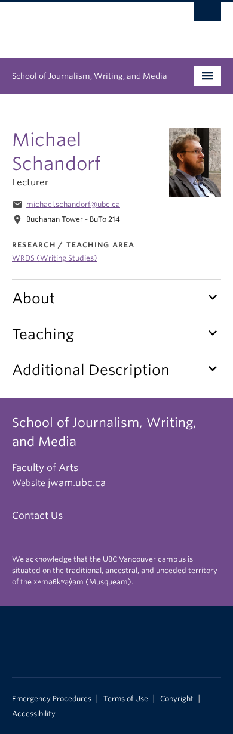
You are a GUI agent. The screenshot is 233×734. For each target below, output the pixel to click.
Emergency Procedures (51, 699)
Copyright (177, 699)
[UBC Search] (207, 15)
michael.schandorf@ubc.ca (73, 204)
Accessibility (34, 714)
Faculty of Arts (45, 467)
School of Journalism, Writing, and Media (89, 76)
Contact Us (37, 515)
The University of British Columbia (85, 24)
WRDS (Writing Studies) (54, 257)
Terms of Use (125, 699)
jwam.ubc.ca (77, 482)
